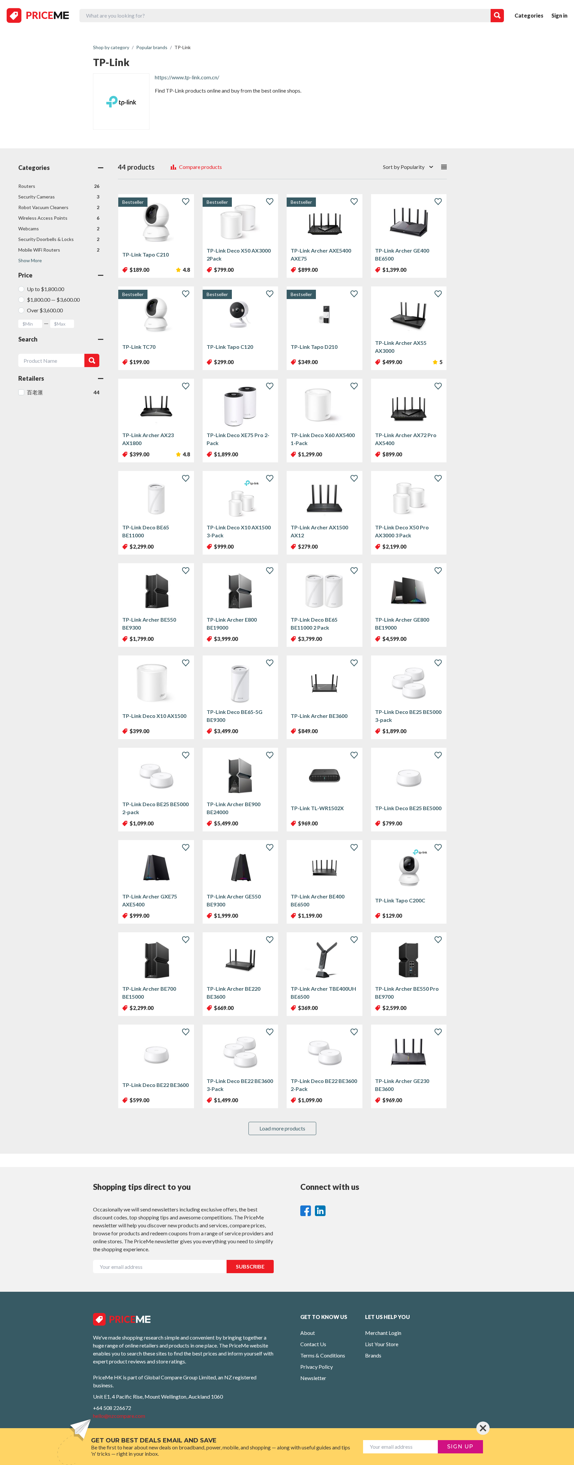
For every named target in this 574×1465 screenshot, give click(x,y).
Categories (529, 15)
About (307, 1333)
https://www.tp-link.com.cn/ (187, 77)
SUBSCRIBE (250, 1266)
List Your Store (381, 1344)
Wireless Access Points (58, 218)
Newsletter (313, 1378)
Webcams (58, 228)
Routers (58, 186)
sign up (460, 1446)
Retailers (31, 378)
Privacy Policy (316, 1366)
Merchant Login (383, 1333)
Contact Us (313, 1344)
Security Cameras (58, 196)
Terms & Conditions (322, 1355)
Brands (373, 1355)
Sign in (559, 15)
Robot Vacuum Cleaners (58, 207)
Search (28, 339)
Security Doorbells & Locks (58, 239)
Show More (30, 260)
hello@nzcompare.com (119, 1416)
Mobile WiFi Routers (58, 250)
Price (25, 275)
